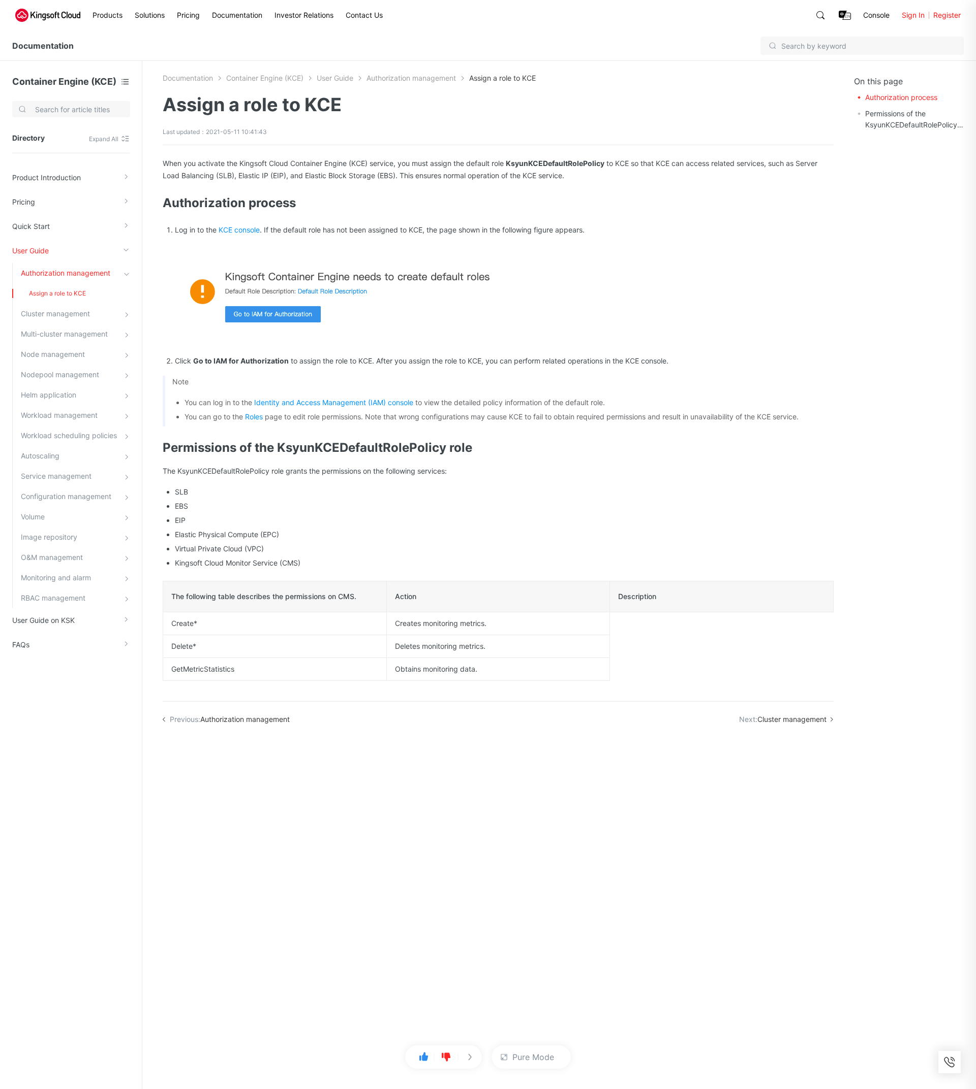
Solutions (150, 15)
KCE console (239, 229)
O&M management (52, 557)
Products (108, 15)
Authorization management (65, 273)
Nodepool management (60, 374)
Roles (254, 416)
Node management (53, 354)
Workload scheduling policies (69, 435)
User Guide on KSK (43, 620)
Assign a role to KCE (57, 293)
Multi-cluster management (64, 333)
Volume (33, 516)
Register (947, 15)
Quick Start (31, 226)
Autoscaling (40, 455)
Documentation (237, 15)
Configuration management (66, 496)
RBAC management (53, 597)
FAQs (20, 644)
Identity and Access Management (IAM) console (333, 402)
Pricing (188, 15)
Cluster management (55, 313)
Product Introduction (46, 177)
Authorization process (901, 97)
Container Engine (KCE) (64, 81)
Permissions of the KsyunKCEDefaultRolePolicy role (911, 119)
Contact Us (364, 15)
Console (876, 15)
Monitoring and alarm (56, 577)
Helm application (48, 394)
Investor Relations (303, 15)
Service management (56, 476)
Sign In (913, 15)
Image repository (49, 537)
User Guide (30, 250)
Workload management (59, 415)
